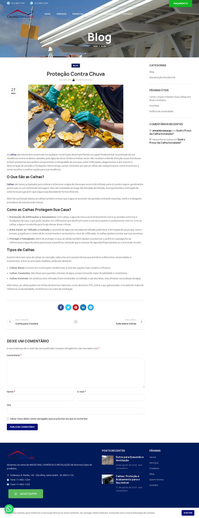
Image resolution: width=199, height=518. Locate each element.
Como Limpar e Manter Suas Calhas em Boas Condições (170, 98)
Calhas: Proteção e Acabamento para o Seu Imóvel (128, 479)
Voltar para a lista (76, 322)
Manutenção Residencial (162, 77)
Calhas (10, 184)
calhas (13, 154)
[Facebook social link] (61, 307)
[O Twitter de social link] (68, 307)
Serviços (153, 462)
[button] (9, 509)
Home (152, 457)
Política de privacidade (161, 111)
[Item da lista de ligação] (52, 479)
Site (9, 405)
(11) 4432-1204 (41, 3)
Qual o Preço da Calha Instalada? (170, 132)
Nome (11, 391)
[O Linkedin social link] (83, 307)
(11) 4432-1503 (18, 3)
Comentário (14, 355)
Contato (153, 485)
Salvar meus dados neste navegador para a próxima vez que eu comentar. (49, 418)
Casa (95, 46)
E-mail (81, 391)
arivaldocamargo (161, 130)
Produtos (154, 468)
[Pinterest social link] (76, 307)
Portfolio (154, 105)
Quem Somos (156, 479)
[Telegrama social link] (91, 307)
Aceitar (188, 513)
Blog (103, 46)
